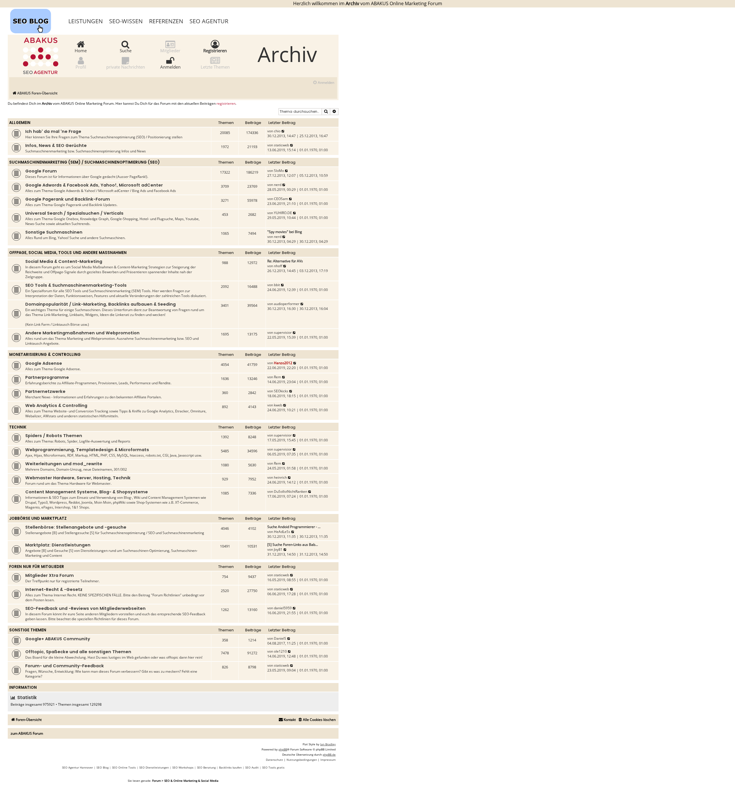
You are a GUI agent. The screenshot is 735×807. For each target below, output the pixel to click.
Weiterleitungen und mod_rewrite (63, 464)
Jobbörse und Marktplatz (38, 518)
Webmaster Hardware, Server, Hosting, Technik (78, 478)
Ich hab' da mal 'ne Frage (53, 131)
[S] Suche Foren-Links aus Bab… (292, 544)
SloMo (279, 170)
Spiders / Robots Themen (53, 436)
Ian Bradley (328, 744)
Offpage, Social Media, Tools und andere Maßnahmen (68, 252)
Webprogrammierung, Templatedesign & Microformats (87, 450)
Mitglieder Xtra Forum (49, 575)
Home (81, 50)
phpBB (282, 749)
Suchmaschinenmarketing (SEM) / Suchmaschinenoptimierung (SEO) (84, 162)
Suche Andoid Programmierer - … (293, 526)
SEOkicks (281, 391)
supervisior (283, 332)
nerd (277, 184)
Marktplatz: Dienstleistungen (57, 545)
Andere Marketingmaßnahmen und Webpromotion (82, 333)
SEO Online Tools (124, 767)
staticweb (281, 145)
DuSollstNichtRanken (290, 491)
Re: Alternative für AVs (285, 261)
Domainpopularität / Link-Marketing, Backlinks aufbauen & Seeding (100, 304)
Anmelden (170, 66)
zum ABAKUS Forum (27, 733)
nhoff (278, 265)
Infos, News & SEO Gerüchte (56, 145)
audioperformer (286, 303)
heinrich (280, 477)
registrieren (225, 103)
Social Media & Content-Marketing (63, 261)
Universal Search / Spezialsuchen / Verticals (74, 213)
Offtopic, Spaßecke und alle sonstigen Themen (78, 652)
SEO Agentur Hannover (77, 767)
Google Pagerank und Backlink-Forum (67, 199)
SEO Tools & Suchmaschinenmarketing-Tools (76, 285)
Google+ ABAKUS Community (57, 639)
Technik (17, 427)
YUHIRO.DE (283, 212)
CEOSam (281, 198)
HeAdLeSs (282, 531)
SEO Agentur (208, 21)
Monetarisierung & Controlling (45, 354)
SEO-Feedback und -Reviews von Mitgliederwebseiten (85, 608)
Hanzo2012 (283, 362)
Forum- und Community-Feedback (64, 666)
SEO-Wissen (126, 21)
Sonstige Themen (27, 630)
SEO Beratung (206, 767)
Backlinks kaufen (230, 767)
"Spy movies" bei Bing (284, 231)
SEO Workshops (183, 767)
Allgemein (19, 122)
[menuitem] (323, 83)
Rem (277, 377)
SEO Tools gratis (273, 767)
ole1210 (280, 651)
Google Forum (41, 171)
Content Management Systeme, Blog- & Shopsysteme (86, 492)
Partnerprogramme (47, 377)
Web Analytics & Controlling (56, 405)
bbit (277, 284)
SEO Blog (102, 767)
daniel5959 (283, 608)
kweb (278, 405)
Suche (125, 50)
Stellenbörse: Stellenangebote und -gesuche (75, 527)
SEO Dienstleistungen (154, 767)
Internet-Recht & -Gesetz (53, 589)
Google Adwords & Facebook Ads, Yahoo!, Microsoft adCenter (94, 185)
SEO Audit (252, 767)
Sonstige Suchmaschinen (53, 232)
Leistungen (85, 21)
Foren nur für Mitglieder (36, 566)
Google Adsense (43, 363)
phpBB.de (329, 754)
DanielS (280, 638)
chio (277, 131)
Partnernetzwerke (45, 391)
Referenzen (166, 21)
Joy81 (278, 549)
